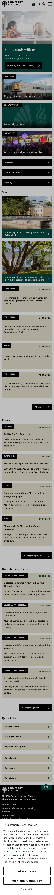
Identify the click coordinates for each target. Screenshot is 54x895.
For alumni (10, 758)
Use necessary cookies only (27, 880)
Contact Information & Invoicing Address (18, 810)
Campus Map (8, 815)
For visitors (10, 778)
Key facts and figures (15, 746)
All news (39, 407)
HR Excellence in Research (15, 819)
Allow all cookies (27, 871)
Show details (27, 889)
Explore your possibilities (20, 65)
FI (39, 3)
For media (10, 768)
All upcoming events (33, 555)
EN (33, 3)
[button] (50, 4)
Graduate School (13, 736)
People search (12, 726)
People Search (9, 804)
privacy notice (19, 855)
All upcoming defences (32, 707)
